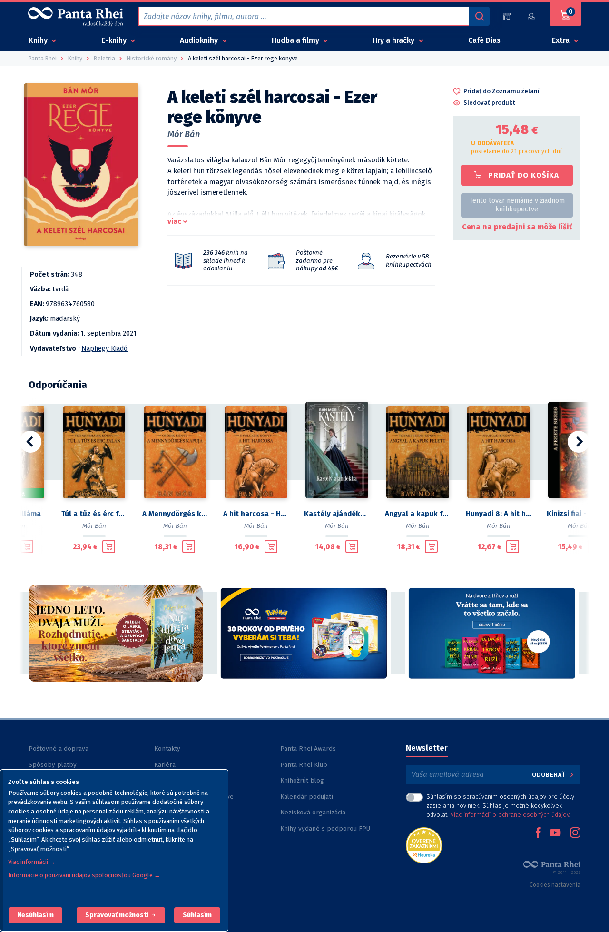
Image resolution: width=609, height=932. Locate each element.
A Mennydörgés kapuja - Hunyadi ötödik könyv (175, 513)
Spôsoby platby (53, 765)
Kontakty (167, 748)
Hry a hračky (394, 40)
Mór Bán (183, 134)
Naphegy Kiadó (104, 349)
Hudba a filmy (296, 40)
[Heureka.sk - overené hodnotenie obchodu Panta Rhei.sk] (424, 844)
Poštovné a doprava (58, 748)
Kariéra (165, 765)
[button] (35, 915)
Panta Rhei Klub (303, 765)
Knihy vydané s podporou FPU (325, 828)
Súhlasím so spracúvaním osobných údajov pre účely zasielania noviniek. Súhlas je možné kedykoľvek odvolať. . (500, 805)
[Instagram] (575, 833)
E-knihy (114, 40)
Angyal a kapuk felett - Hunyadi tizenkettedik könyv (418, 513)
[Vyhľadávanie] (479, 16)
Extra (561, 40)
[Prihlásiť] (532, 16)
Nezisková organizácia (312, 812)
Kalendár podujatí (306, 797)
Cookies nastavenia (555, 885)
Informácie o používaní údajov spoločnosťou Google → (84, 875)
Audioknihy (200, 40)
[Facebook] (538, 833)
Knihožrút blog (302, 780)
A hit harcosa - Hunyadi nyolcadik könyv (256, 513)
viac (174, 221)
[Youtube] (555, 833)
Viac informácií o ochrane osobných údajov (510, 814)
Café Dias (484, 40)
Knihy (39, 40)
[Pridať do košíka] (26, 546)
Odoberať (550, 774)
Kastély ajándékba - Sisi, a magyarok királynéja (337, 513)
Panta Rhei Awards (308, 748)
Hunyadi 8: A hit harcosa (498, 513)
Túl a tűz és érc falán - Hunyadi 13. (94, 513)
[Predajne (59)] (506, 16)
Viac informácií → (32, 861)
